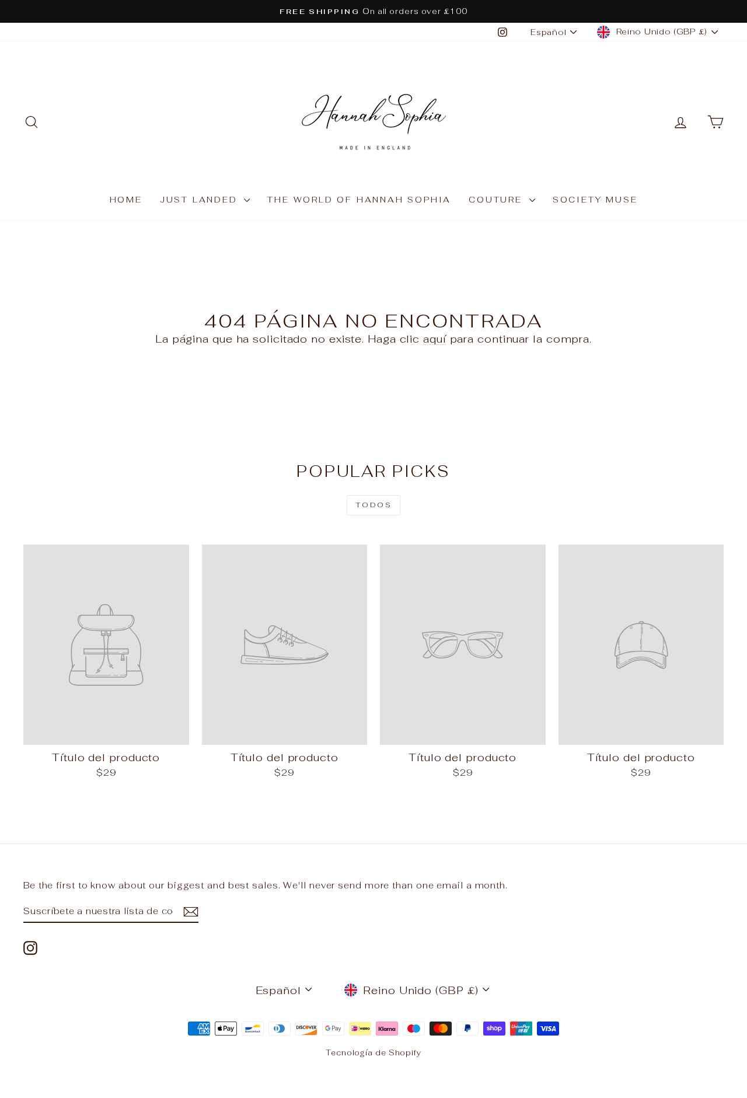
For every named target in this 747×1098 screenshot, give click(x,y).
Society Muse (595, 199)
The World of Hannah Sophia (359, 199)
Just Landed (201, 199)
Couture (497, 199)
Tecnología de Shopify (373, 1053)
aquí (434, 339)
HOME (126, 199)
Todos (373, 505)
